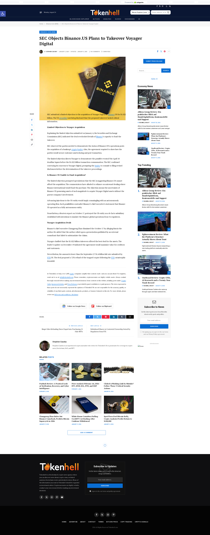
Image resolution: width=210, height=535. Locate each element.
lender (80, 149)
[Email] (32, 140)
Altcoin (96, 19)
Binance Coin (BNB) (48, 32)
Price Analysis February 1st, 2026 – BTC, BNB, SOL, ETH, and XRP (86, 385)
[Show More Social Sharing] (169, 51)
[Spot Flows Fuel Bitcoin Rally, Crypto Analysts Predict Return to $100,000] (119, 405)
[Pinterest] (32, 135)
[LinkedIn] (32, 130)
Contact (92, 522)
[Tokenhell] (105, 12)
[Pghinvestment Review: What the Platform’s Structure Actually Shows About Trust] (143, 136)
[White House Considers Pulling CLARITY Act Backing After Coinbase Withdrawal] (87, 405)
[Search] (170, 6)
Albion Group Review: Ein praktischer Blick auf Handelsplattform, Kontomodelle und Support (153, 116)
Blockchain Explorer (79, 19)
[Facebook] (32, 120)
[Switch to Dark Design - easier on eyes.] (166, 6)
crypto (74, 149)
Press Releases (72, 284)
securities (63, 118)
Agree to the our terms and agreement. (106, 491)
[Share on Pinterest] (164, 51)
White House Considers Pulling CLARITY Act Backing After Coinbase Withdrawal (85, 418)
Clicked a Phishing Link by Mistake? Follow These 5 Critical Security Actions (119, 386)
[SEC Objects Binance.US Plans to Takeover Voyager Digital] (86, 83)
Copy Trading (126, 522)
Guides (118, 19)
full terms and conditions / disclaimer (66, 294)
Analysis (107, 19)
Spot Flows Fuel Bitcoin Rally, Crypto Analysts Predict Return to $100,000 (118, 418)
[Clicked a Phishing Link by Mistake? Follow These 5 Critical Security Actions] (119, 372)
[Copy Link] (32, 144)
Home (64, 522)
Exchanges (130, 19)
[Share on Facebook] (157, 51)
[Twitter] (32, 125)
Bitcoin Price (112, 522)
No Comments (95, 51)
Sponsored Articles (58, 284)
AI (139, 19)
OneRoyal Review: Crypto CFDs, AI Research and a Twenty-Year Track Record (160, 151)
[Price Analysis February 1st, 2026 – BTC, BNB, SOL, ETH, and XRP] (87, 372)
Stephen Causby (51, 51)
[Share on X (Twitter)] (161, 51)
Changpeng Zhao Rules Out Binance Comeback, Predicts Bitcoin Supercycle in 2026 (54, 418)
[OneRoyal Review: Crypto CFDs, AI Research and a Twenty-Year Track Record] (143, 151)
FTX (49, 257)
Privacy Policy (153, 334)
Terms (101, 522)
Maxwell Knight (144, 122)
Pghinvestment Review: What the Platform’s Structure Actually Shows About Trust (160, 137)
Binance (111, 114)
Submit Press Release (154, 61)
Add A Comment (86, 432)
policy (111, 491)
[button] (3, 14)
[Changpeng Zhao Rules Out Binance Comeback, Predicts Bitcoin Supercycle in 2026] (54, 405)
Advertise (73, 522)
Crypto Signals (141, 522)
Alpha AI (154, 79)
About (83, 522)
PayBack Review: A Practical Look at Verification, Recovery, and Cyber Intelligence (54, 386)
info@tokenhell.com (66, 277)
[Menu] (41, 12)
